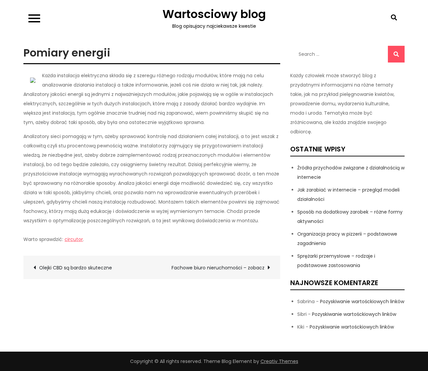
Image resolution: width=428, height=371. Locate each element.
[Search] (396, 54)
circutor (74, 239)
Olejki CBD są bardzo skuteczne (75, 267)
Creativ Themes (279, 361)
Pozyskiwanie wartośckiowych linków (362, 301)
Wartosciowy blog (214, 14)
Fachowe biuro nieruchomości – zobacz (218, 267)
